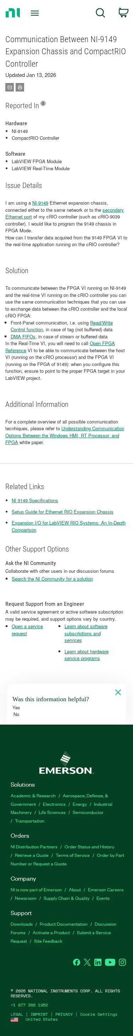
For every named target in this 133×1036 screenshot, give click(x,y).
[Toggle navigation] (35, 13)
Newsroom (26, 897)
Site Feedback (48, 940)
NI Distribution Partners (34, 846)
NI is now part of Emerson (36, 889)
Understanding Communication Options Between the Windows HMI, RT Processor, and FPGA (64, 435)
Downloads (22, 923)
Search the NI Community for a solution (52, 578)
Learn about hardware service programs (87, 655)
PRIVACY (64, 1014)
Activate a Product (51, 932)
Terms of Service (73, 855)
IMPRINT (39, 1014)
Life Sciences (52, 812)
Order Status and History (89, 846)
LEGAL (17, 1014)
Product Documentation (64, 923)
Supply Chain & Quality (66, 897)
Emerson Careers (105, 889)
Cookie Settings (98, 1014)
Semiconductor (88, 812)
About (75, 889)
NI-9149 (40, 202)
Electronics (54, 803)
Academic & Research (33, 795)
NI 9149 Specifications (35, 500)
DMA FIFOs (23, 336)
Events (103, 897)
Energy (80, 803)
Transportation (29, 820)
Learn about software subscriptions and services (86, 633)
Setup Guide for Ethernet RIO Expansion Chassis (62, 511)
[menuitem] (100, 14)
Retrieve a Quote (32, 855)
